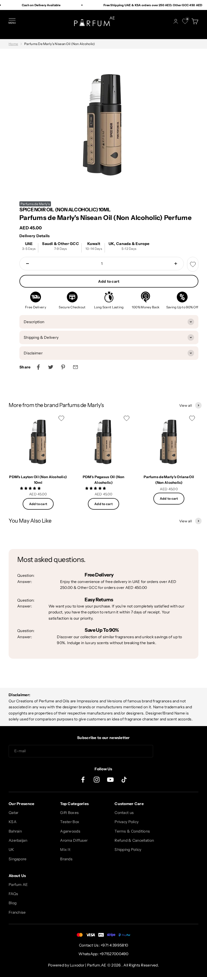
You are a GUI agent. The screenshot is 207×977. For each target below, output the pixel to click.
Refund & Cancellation (134, 840)
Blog (12, 902)
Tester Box (69, 821)
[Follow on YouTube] (110, 779)
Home (13, 44)
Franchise (17, 912)
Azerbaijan (18, 840)
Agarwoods (70, 831)
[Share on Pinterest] (63, 367)
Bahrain (15, 831)
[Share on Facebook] (38, 367)
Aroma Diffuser (74, 840)
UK (11, 849)
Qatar (13, 812)
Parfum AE (18, 884)
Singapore (18, 859)
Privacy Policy (127, 821)
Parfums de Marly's (35, 204)
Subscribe (178, 751)
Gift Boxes (69, 812)
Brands (66, 859)
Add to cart (108, 281)
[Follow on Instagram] (96, 779)
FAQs (13, 893)
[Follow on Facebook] (83, 779)
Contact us (124, 812)
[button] (31, 488)
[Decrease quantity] (27, 263)
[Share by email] (75, 367)
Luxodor (77, 965)
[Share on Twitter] (50, 367)
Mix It (65, 849)
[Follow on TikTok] (124, 779)
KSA (12, 821)
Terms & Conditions (132, 831)
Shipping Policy (128, 849)
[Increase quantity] (176, 263)
